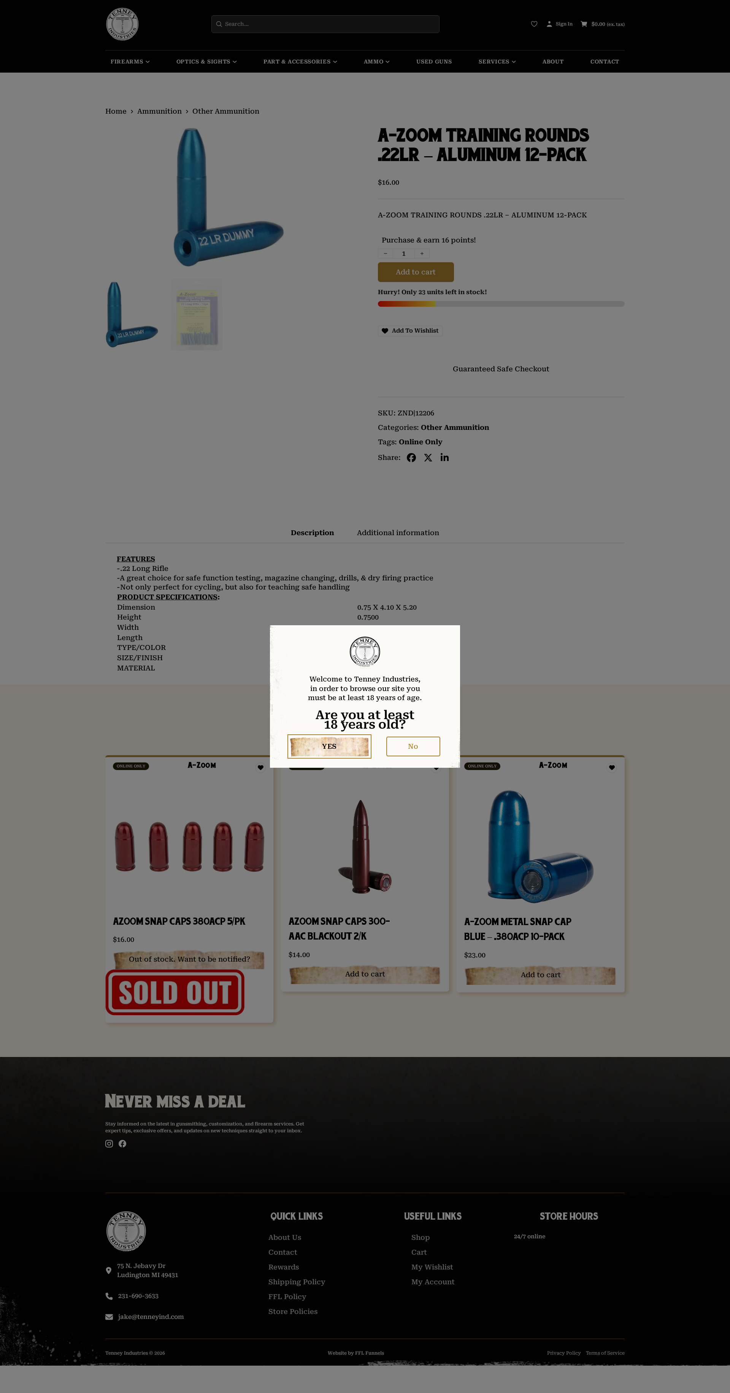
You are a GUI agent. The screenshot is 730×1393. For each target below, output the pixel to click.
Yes (329, 746)
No (413, 746)
